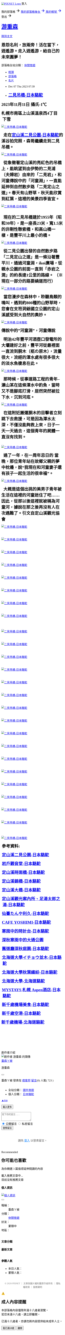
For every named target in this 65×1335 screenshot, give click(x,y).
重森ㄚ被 (6, 1060)
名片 (11, 80)
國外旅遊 (28, 1090)
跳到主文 (6, 36)
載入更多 (7, 1107)
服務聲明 (37, 1287)
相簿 (11, 72)
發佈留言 (7, 1128)
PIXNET (16, 1283)
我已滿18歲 (8, 1328)
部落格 (12, 76)
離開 (20, 1328)
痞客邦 (26, 1080)
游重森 (9, 27)
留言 (34, 1080)
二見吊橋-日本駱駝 (25, 95)
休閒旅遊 (29, 65)
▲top (4, 1100)
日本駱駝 (28, 1094)
